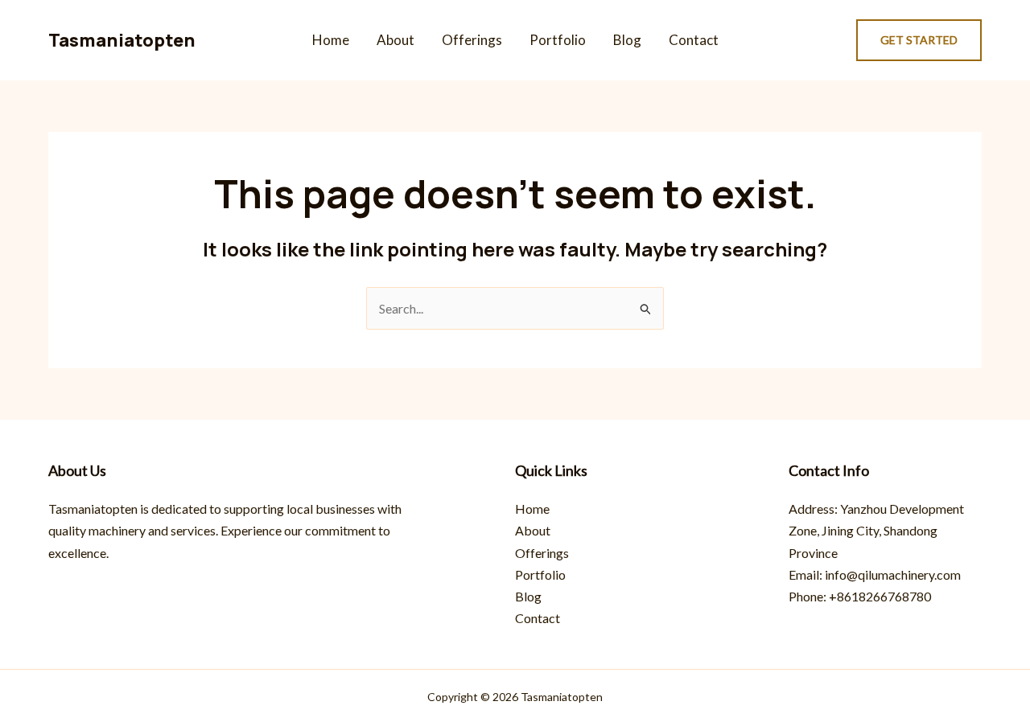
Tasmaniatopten (122, 40)
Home (330, 39)
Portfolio (557, 39)
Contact (694, 39)
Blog (627, 39)
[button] (919, 40)
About (395, 39)
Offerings (472, 39)
